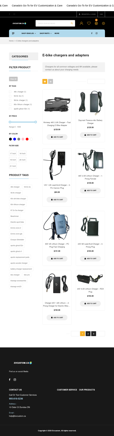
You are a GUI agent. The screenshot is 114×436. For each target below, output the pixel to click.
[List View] (50, 81)
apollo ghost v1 (16, 251)
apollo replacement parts (20, 257)
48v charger (15, 187)
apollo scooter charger (19, 263)
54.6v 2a (27, 187)
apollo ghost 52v (17, 245)
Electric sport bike (17, 222)
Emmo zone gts (16, 233)
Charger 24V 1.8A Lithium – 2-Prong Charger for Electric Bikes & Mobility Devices (57, 306)
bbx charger (15, 274)
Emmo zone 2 (16, 228)
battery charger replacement (21, 269)
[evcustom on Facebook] (9, 14)
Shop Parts (45, 33)
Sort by (92, 81)
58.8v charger (16, 192)
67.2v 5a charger (17, 210)
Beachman (15, 216)
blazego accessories (18, 280)
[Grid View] (44, 81)
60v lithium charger (18, 204)
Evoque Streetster (17, 239)
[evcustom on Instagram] (14, 14)
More (57, 33)
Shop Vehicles (28, 33)
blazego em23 (16, 286)
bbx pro (27, 274)
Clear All (13, 79)
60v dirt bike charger (18, 198)
